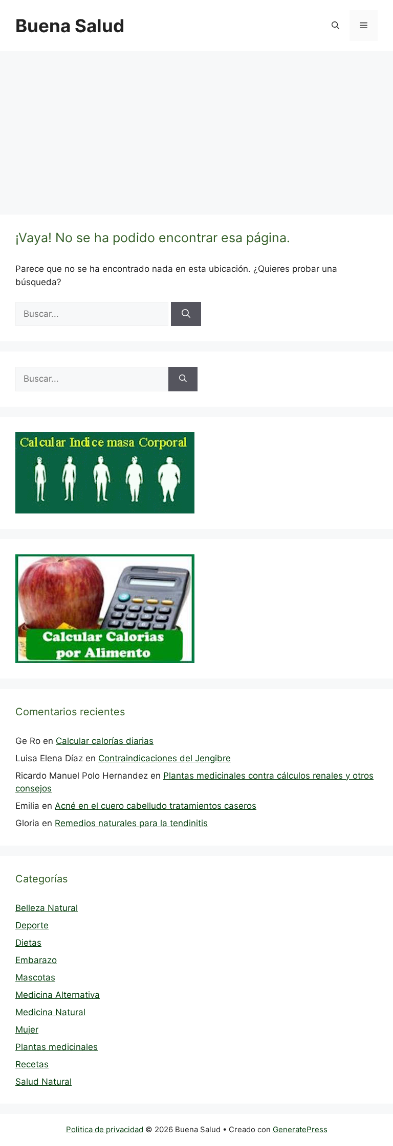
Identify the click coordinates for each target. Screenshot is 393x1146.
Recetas (32, 1064)
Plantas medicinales (56, 1047)
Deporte (32, 925)
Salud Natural (43, 1082)
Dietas (28, 943)
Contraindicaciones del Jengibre (164, 758)
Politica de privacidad (104, 1129)
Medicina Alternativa (57, 995)
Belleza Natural (46, 908)
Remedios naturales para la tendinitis (131, 823)
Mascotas (35, 977)
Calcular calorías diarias (105, 741)
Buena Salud (69, 25)
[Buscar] (186, 314)
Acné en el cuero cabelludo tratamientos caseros (155, 806)
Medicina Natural (50, 1012)
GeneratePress (300, 1129)
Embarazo (36, 960)
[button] (335, 25)
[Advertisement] (196, 127)
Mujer (26, 1029)
